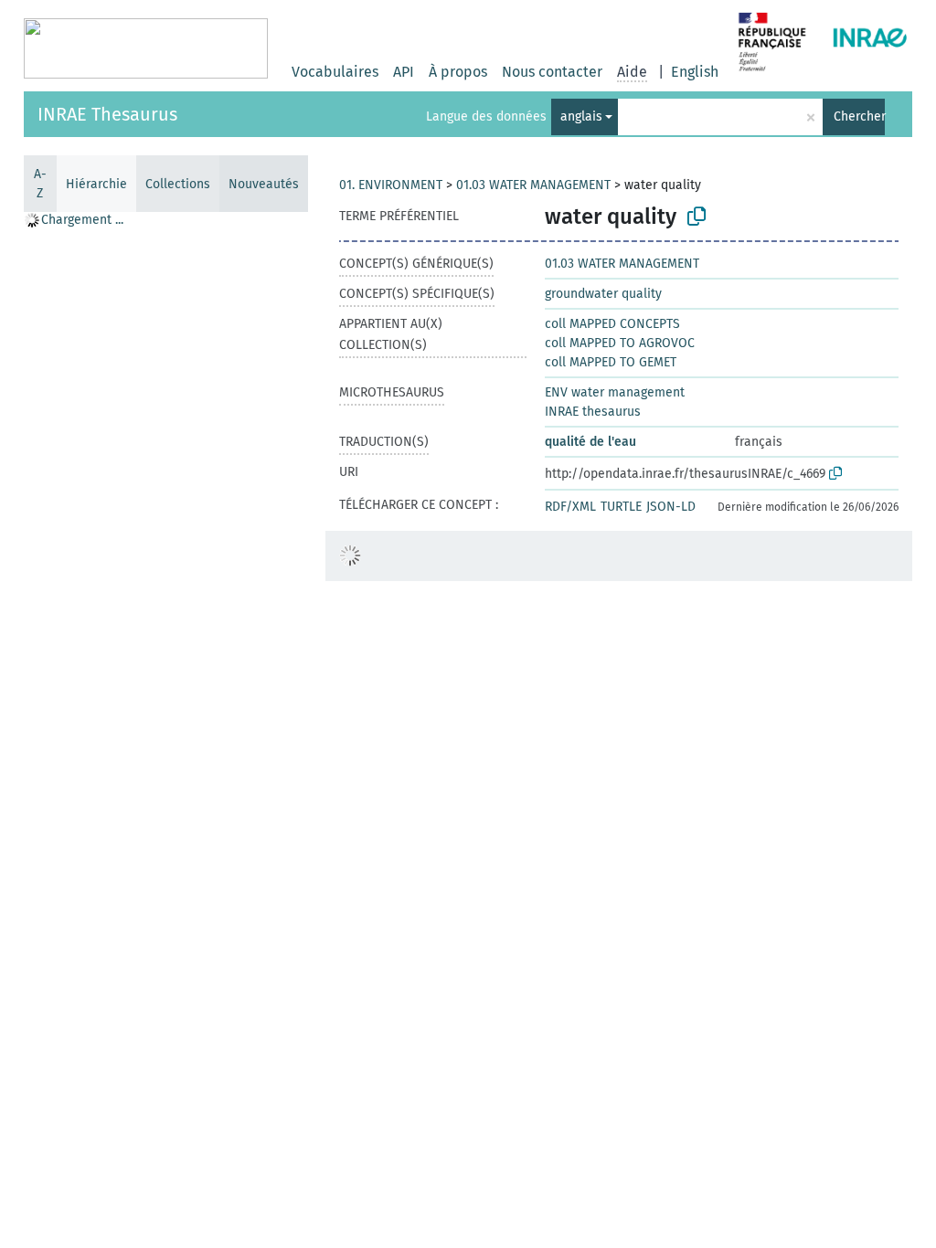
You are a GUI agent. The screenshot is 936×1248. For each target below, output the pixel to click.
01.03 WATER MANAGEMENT (533, 185)
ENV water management (615, 392)
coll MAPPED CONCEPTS (612, 324)
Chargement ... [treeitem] (82, 219)
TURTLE (621, 506)
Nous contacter (552, 71)
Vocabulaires (335, 71)
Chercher (859, 116)
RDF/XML (570, 506)
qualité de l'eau (590, 441)
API (403, 71)
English (694, 71)
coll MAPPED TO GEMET (610, 362)
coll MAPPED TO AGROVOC (620, 343)
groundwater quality (603, 293)
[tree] (165, 729)
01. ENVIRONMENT (390, 185)
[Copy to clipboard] (696, 216)
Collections (177, 184)
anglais (581, 116)
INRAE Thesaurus (107, 114)
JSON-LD (671, 506)
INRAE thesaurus (593, 411)
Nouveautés (264, 184)
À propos (458, 71)
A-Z (40, 183)
